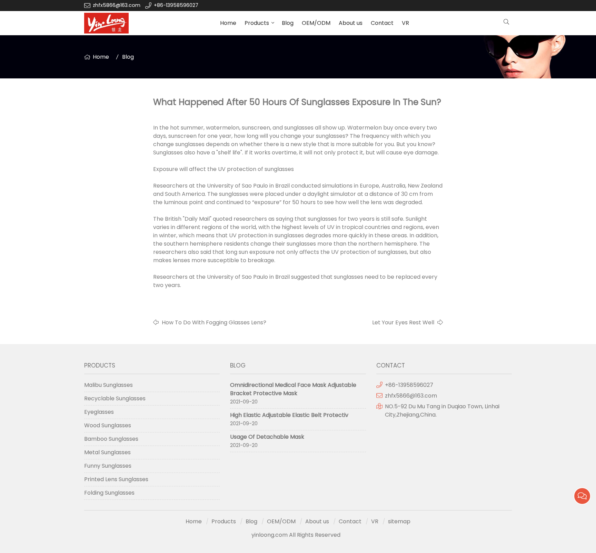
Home (228, 23)
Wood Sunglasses (107, 425)
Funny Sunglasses (107, 466)
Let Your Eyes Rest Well (403, 322)
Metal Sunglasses (107, 452)
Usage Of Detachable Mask (267, 437)
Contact (382, 23)
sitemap (399, 521)
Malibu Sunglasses (108, 385)
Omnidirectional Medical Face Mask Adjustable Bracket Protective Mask (293, 389)
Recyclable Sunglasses (115, 398)
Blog (288, 23)
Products (257, 23)
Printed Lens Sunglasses (116, 479)
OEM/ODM (316, 23)
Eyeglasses (99, 412)
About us (350, 23)
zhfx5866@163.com (117, 5)
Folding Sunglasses (109, 493)
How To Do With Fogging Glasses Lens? (214, 322)
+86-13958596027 (176, 5)
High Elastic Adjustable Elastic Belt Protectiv (289, 415)
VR (405, 23)
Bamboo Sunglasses (111, 439)
